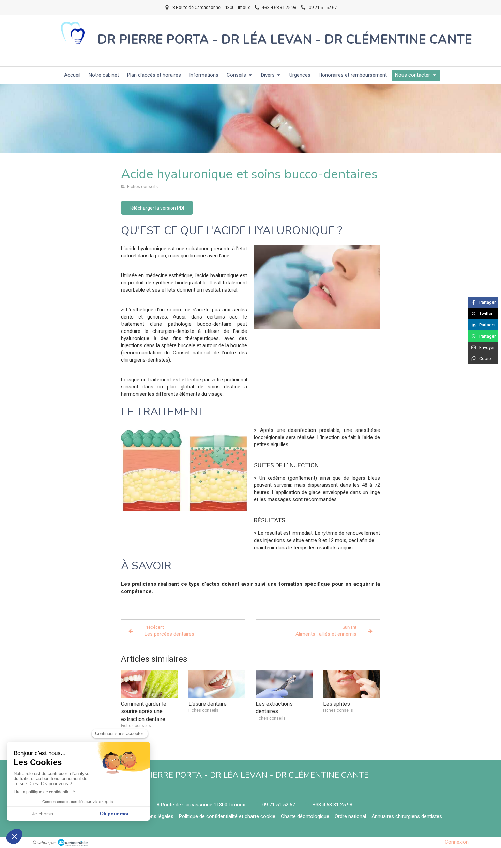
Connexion (457, 842)
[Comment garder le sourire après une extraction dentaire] (149, 684)
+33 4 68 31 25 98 (332, 805)
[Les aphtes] (351, 684)
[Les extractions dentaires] (284, 684)
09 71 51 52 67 (278, 805)
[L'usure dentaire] (217, 684)
